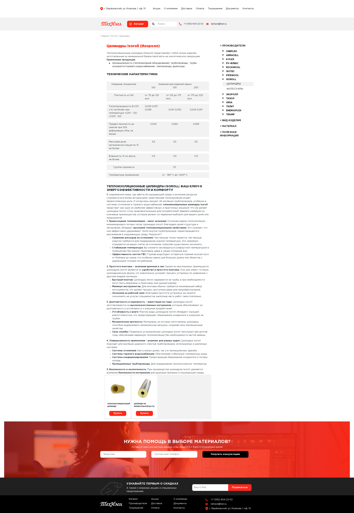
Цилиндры (234, 84)
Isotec (230, 71)
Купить (118, 413)
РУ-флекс (232, 63)
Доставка (186, 9)
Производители (138, 503)
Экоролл (232, 94)
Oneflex (231, 51)
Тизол (230, 99)
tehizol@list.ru (219, 24)
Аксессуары (235, 89)
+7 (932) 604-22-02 (193, 24)
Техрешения (215, 9)
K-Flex (230, 59)
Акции (156, 9)
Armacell (232, 55)
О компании (171, 9)
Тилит (230, 107)
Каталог (133, 499)
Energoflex (233, 111)
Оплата (200, 9)
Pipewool (232, 75)
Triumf (230, 115)
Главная (104, 36)
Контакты (248, 9)
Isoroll (114, 36)
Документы (232, 9)
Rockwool (233, 67)
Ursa (229, 103)
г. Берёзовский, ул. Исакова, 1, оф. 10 (125, 9)
